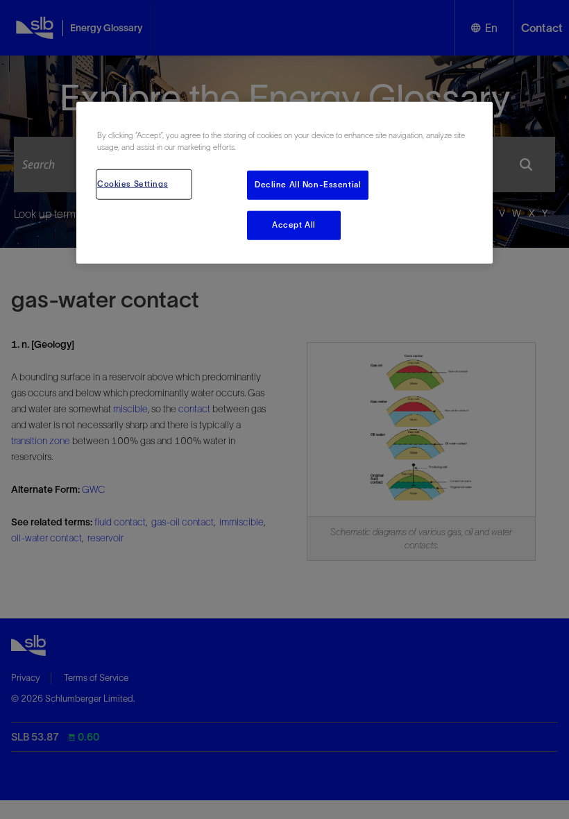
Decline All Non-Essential (308, 184)
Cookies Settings (132, 184)
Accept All (294, 225)
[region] (284, 183)
